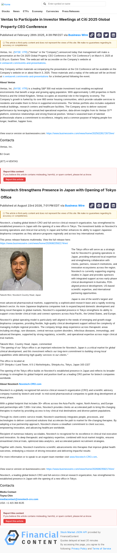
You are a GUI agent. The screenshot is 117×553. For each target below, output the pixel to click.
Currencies (52, 11)
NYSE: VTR (20, 52)
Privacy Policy (79, 548)
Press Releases (70, 11)
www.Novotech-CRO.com (83, 457)
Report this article (14, 179)
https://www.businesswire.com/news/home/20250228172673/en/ (80, 133)
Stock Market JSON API (73, 532)
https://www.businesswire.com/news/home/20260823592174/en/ (34, 243)
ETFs (26, 11)
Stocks (6, 11)
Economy (37, 11)
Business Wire (78, 35)
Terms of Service (101, 548)
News (16, 11)
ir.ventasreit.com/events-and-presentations (23, 63)
